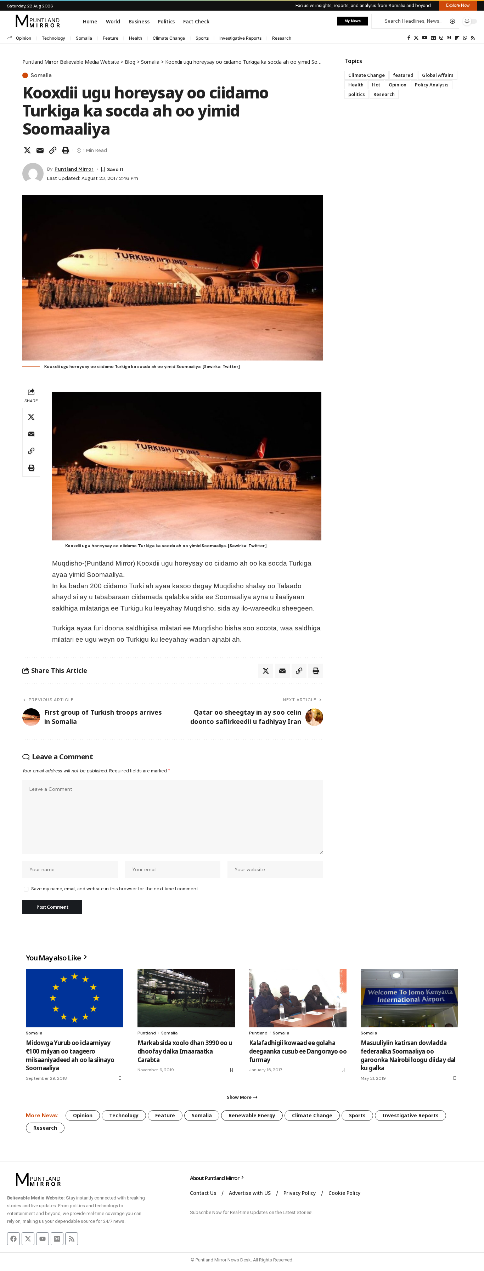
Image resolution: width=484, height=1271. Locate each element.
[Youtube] (42, 1238)
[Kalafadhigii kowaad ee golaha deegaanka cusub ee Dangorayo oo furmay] (298, 998)
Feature (110, 38)
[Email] (40, 150)
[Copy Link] (53, 150)
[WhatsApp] (465, 38)
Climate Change (169, 38)
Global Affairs (438, 75)
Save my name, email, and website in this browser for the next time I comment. (115, 889)
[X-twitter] (28, 1238)
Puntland (146, 1033)
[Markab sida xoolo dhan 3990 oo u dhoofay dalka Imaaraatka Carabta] (186, 998)
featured (403, 75)
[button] (458, 5)
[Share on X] (27, 150)
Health (135, 38)
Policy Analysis (432, 84)
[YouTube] (424, 38)
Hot (376, 84)
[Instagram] (441, 38)
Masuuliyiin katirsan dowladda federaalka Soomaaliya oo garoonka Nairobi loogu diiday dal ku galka (408, 1055)
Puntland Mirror (74, 169)
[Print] (66, 150)
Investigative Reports (240, 38)
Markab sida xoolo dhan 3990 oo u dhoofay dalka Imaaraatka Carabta (184, 1051)
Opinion (23, 38)
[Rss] (473, 38)
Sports (202, 38)
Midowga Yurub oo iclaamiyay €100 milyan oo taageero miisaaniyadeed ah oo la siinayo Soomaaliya (70, 1055)
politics (356, 94)
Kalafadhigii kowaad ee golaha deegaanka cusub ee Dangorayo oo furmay (298, 1051)
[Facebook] (409, 38)
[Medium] (449, 38)
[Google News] (433, 38)
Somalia (84, 38)
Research (281, 38)
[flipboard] (457, 38)
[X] (416, 38)
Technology (53, 38)
